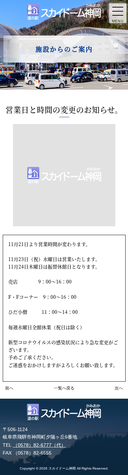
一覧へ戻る (64, 388)
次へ (119, 388)
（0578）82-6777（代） (39, 445)
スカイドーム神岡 (62, 468)
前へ (9, 388)
